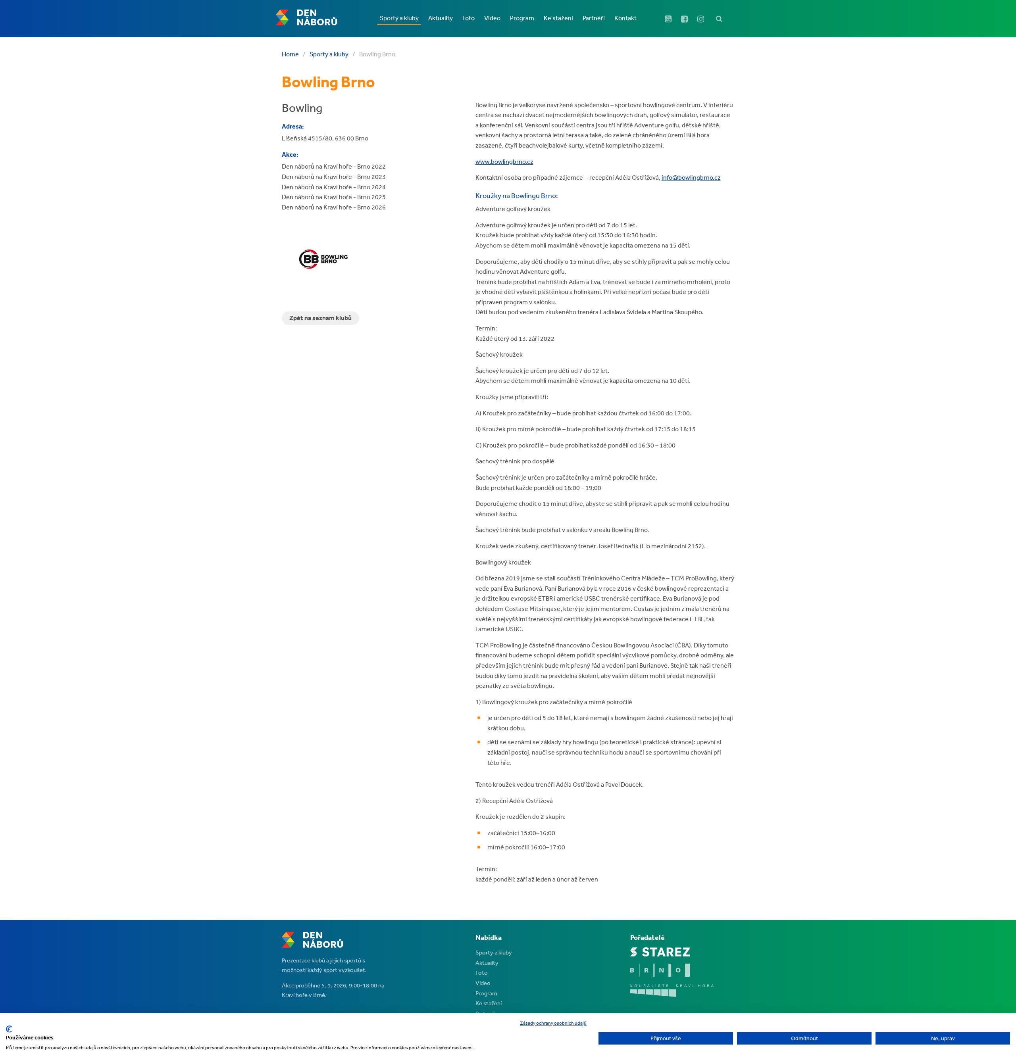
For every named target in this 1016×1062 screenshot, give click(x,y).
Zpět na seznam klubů (320, 318)
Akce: (290, 154)
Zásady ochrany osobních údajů (553, 1023)
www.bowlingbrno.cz (504, 161)
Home (290, 54)
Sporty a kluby (329, 54)
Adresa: (293, 126)
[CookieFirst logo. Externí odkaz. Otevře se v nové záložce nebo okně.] (9, 1029)
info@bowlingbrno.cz (691, 177)
